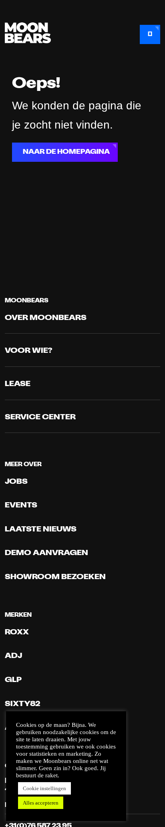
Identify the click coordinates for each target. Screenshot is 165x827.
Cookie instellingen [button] (44, 788)
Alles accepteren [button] (40, 803)
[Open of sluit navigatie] (150, 34)
